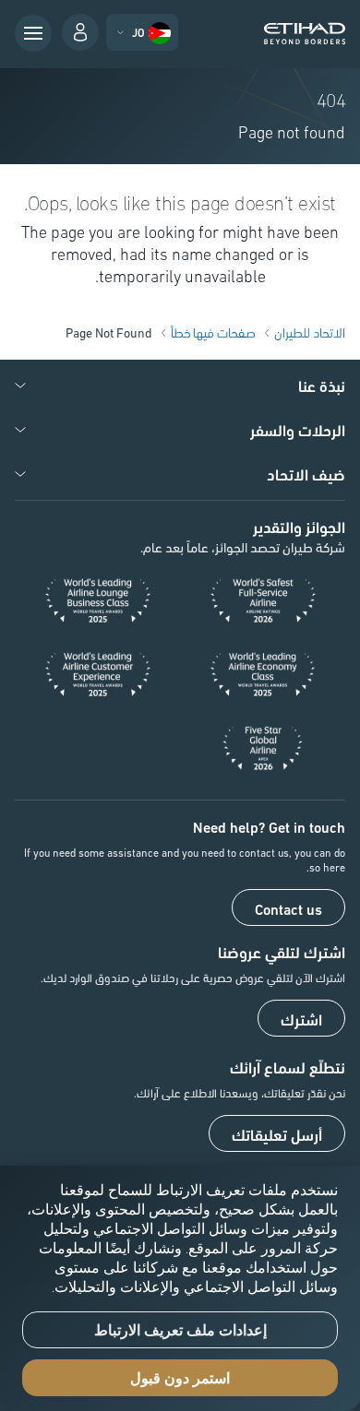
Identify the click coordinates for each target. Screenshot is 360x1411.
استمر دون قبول (180, 1378)
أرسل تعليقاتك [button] (277, 1134)
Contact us (288, 908)
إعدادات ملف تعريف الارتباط (180, 1330)
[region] (180, 1288)
